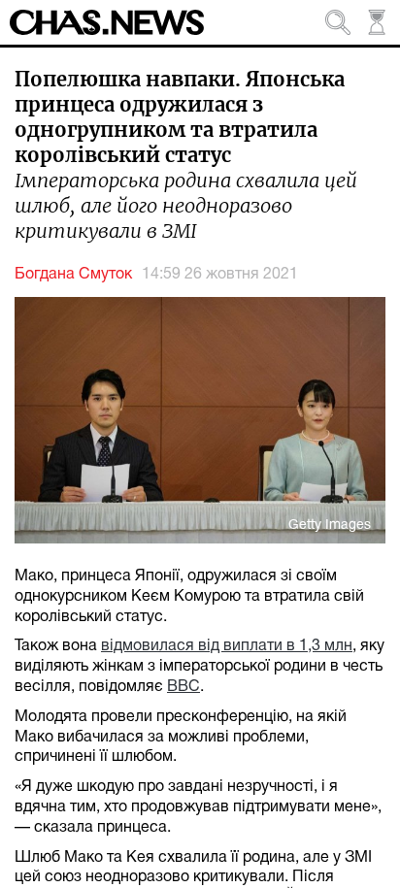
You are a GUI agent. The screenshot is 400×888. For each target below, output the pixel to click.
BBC (183, 687)
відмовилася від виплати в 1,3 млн (226, 646)
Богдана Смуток (73, 274)
